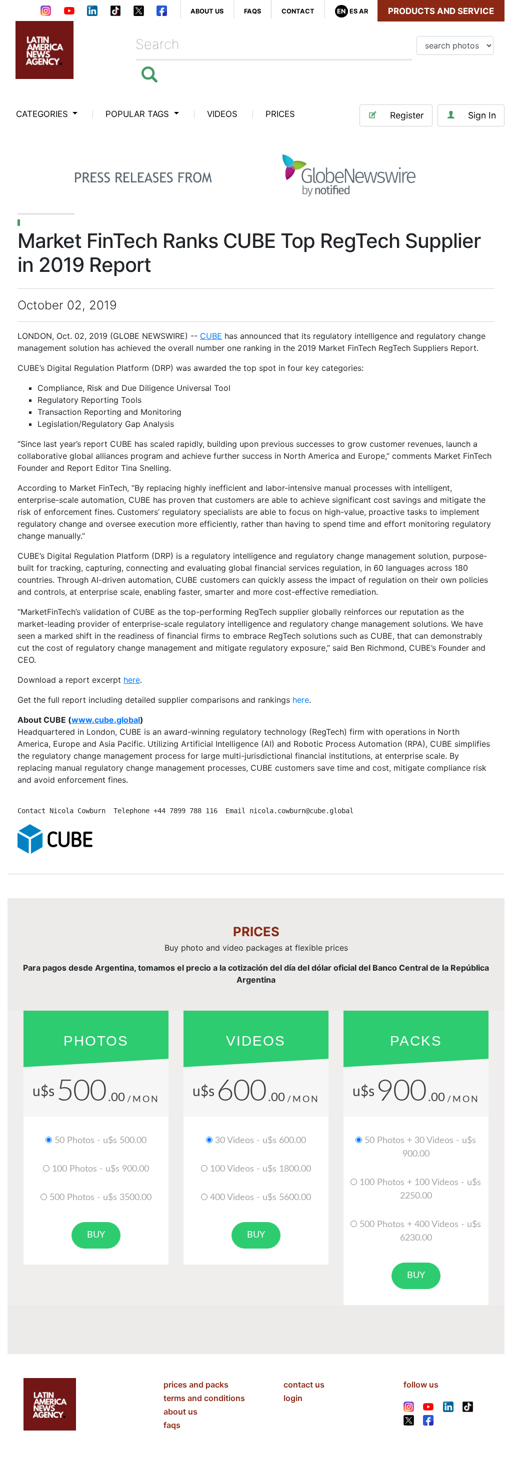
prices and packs (196, 1385)
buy (96, 1235)
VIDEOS (222, 114)
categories (43, 114)
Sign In (482, 115)
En (341, 11)
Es (354, 11)
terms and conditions (204, 1398)
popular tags (139, 114)
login (293, 1398)
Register (407, 115)
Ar (363, 11)
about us (207, 11)
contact (298, 11)
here (300, 700)
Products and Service (441, 11)
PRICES (280, 114)
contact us (304, 1385)
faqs (252, 11)
